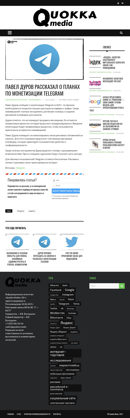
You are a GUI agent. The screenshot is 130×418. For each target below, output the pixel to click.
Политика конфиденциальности (37, 414)
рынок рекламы (56, 394)
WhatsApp (70, 308)
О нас (19, 414)
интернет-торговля (58, 353)
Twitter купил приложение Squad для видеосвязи (71, 256)
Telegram (20, 168)
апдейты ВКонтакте (58, 339)
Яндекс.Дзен (55, 328)
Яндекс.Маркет (58, 331)
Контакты (57, 414)
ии (61, 347)
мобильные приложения (62, 373)
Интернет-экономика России (100, 72)
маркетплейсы (69, 365)
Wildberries (57, 312)
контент (53, 366)
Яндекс (67, 322)
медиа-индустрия (56, 370)
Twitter (53, 308)
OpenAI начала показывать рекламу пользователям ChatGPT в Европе (114, 143)
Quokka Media (113, 414)
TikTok (76, 303)
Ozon (71, 299)
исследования (60, 360)
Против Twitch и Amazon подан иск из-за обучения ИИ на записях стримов (113, 125)
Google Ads (54, 295)
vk (62, 308)
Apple (65, 285)
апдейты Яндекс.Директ (59, 343)
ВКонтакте (56, 317)
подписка (53, 378)
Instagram (68, 294)
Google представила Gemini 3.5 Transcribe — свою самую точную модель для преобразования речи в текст (106, 104)
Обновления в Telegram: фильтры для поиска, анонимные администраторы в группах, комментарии (17, 259)
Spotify (52, 304)
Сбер (69, 317)
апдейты (32, 211)
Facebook (55, 289)
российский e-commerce (59, 388)
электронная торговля (62, 402)
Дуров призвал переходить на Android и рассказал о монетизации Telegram (44, 257)
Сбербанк (53, 323)
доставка (74, 343)
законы (53, 347)
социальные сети (63, 398)
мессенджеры (72, 369)
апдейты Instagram (57, 335)
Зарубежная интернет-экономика (23, 100)
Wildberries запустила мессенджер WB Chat (113, 80)
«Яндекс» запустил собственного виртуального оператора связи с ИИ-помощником (114, 62)
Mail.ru (53, 299)
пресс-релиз (66, 378)
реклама (55, 381)
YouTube (72, 313)
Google (69, 289)
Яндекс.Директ (69, 327)
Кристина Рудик (70, 100)
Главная (10, 414)
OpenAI (62, 299)
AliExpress (54, 285)
